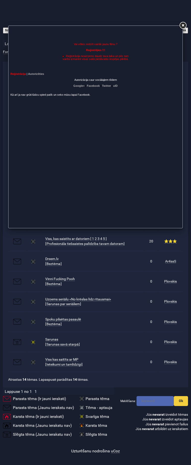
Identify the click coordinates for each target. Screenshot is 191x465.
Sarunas (51, 339)
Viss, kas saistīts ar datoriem (67, 239)
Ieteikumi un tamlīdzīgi (64, 364)
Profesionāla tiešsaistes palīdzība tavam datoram (85, 244)
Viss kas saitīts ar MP (61, 359)
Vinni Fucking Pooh (60, 279)
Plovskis (170, 281)
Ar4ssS (170, 261)
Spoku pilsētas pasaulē (63, 319)
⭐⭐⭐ (170, 241)
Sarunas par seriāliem (63, 304)
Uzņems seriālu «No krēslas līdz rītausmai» (78, 299)
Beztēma (53, 264)
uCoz (115, 451)
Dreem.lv (52, 259)
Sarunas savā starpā (63, 344)
